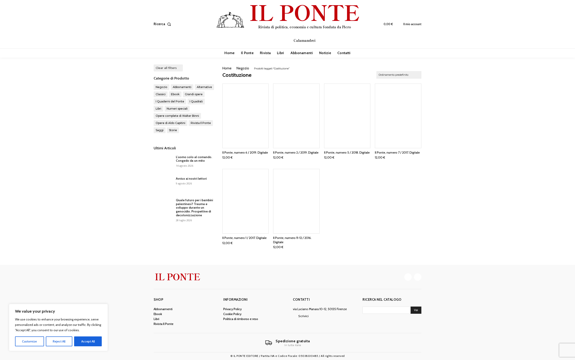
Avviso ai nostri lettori (191, 179)
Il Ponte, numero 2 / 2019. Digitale (295, 152)
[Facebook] (408, 277)
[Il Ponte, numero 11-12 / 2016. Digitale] (296, 201)
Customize (29, 341)
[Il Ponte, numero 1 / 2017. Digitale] (246, 201)
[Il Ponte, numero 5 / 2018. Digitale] (347, 116)
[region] (58, 327)
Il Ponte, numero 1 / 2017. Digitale (244, 238)
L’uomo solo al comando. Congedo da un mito (194, 159)
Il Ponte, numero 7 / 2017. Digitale (397, 152)
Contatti (301, 300)
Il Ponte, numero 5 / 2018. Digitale (347, 152)
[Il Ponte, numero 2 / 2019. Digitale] (296, 116)
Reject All (59, 341)
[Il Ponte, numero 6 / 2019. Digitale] (246, 116)
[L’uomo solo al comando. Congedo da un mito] (163, 162)
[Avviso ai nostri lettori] (163, 184)
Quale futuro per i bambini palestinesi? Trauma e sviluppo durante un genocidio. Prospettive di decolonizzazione (194, 207)
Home (227, 68)
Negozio (243, 68)
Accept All (88, 341)
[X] (417, 277)
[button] (163, 24)
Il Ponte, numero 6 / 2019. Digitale (245, 152)
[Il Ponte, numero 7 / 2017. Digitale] (398, 116)
